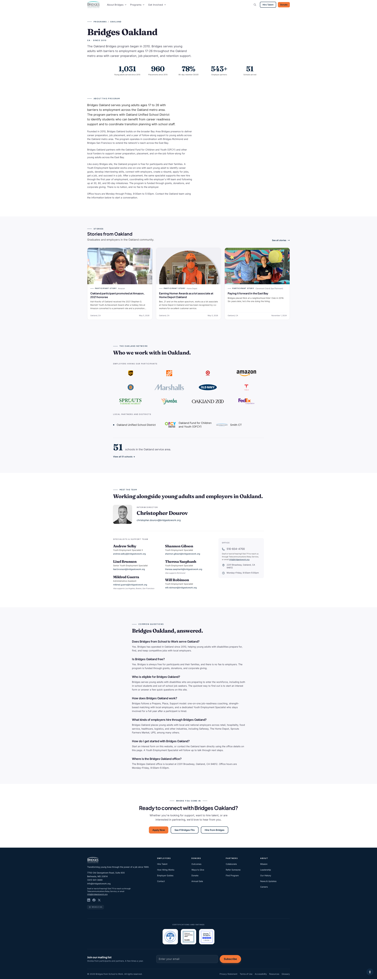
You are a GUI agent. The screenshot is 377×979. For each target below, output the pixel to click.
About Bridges (115, 4)
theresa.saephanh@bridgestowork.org (183, 569)
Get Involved (155, 4)
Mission (263, 864)
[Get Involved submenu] (165, 4)
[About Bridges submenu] (125, 4)
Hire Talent (268, 4)
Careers (264, 887)
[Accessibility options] (369, 971)
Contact (161, 881)
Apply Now (158, 829)
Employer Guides (165, 875)
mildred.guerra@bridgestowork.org (130, 584)
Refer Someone (233, 869)
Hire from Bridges (214, 829)
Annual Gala (197, 881)
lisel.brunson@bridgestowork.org (129, 569)
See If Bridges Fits (185, 829)
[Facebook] (93, 900)
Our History (265, 875)
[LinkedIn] (88, 900)
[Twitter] (99, 900)
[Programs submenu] (143, 4)
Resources (274, 974)
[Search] (255, 4)
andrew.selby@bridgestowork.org (129, 553)
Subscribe (230, 958)
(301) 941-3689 (94, 880)
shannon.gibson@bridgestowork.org (182, 553)
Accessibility (261, 974)
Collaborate (231, 864)
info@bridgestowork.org (239, 559)
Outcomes (196, 864)
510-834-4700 (236, 548)
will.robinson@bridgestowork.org (181, 587)
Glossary (286, 974)
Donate (283, 4)
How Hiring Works (165, 869)
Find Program (232, 875)
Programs (135, 4)
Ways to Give (197, 869)
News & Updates (268, 881)
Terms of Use (246, 974)
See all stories (279, 240)
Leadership (265, 869)
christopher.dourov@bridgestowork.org (159, 520)
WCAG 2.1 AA (97, 907)
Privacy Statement (228, 974)
